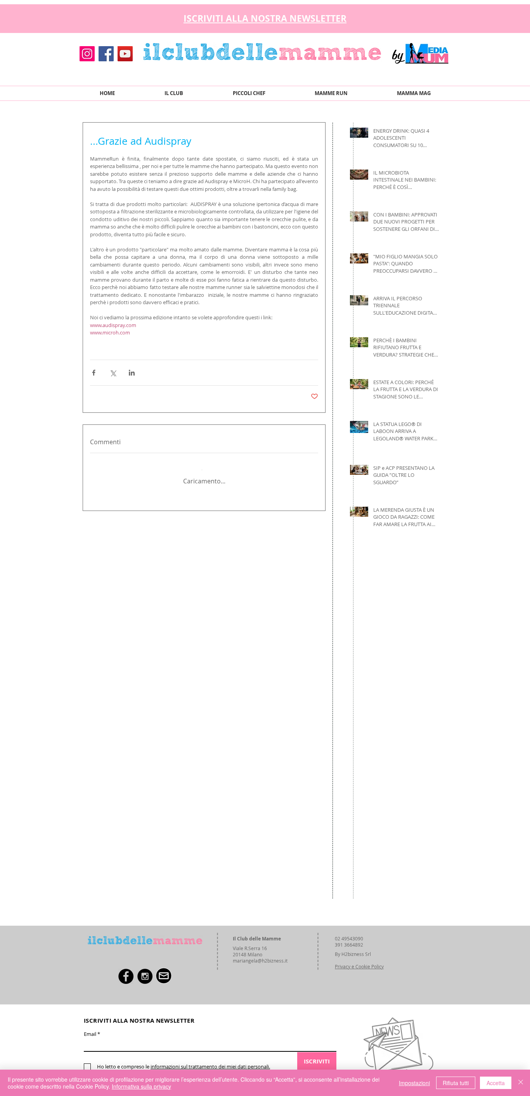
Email (90, 1034)
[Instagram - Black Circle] (144, 976)
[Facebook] (106, 53)
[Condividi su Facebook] (93, 372)
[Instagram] (87, 53)
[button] (443, 16)
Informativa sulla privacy (141, 1086)
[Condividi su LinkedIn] (131, 372)
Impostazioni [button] (414, 1083)
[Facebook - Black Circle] (125, 976)
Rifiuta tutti (456, 1083)
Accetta (496, 1083)
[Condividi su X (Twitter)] (112, 372)
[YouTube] (125, 53)
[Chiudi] (520, 1083)
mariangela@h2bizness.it (260, 960)
